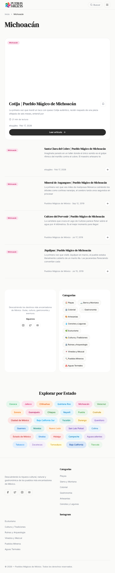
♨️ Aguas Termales (74, 365)
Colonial (64, 487)
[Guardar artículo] (103, 104)
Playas (63, 476)
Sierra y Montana (68, 481)
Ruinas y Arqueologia (15, 532)
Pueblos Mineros (13, 543)
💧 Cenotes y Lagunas (75, 323)
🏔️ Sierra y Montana (89, 302)
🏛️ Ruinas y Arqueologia (76, 344)
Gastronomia (66, 493)
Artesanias (65, 498)
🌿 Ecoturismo (71, 330)
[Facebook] (8, 492)
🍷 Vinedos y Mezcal (74, 351)
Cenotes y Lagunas (69, 504)
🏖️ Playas (69, 302)
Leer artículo (55, 132)
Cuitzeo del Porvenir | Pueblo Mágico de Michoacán (74, 216)
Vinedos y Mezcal (13, 538)
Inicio (7, 14)
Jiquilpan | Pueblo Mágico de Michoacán (67, 250)
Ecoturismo (10, 521)
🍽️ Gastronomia (89, 309)
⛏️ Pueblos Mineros (74, 358)
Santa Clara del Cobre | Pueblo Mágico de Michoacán (75, 149)
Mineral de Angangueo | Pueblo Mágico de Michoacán (75, 182)
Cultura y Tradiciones (15, 527)
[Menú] (107, 5)
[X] (30, 325)
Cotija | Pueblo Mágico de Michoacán (42, 104)
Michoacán (13, 43)
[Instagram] (23, 325)
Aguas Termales (12, 549)
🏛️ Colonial (70, 309)
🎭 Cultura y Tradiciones (76, 337)
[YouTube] (38, 325)
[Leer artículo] (107, 169)
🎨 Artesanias (71, 316)
